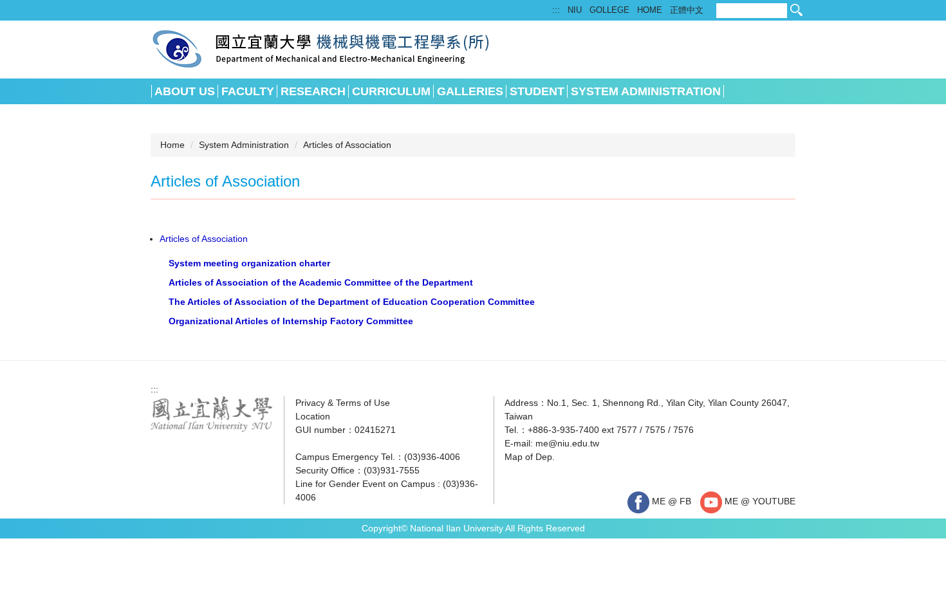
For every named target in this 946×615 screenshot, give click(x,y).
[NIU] (212, 413)
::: (556, 10)
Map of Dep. (530, 457)
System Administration (244, 145)
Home (172, 145)
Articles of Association (347, 145)
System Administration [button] (646, 91)
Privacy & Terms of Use (342, 403)
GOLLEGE (609, 10)
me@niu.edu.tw (567, 443)
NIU (575, 10)
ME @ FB (670, 501)
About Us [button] (184, 91)
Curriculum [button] (391, 91)
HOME (649, 10)
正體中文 (686, 10)
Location (312, 416)
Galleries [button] (470, 91)
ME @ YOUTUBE (758, 501)
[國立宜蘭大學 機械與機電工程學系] (320, 48)
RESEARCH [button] (313, 91)
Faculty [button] (247, 91)
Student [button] (537, 91)
